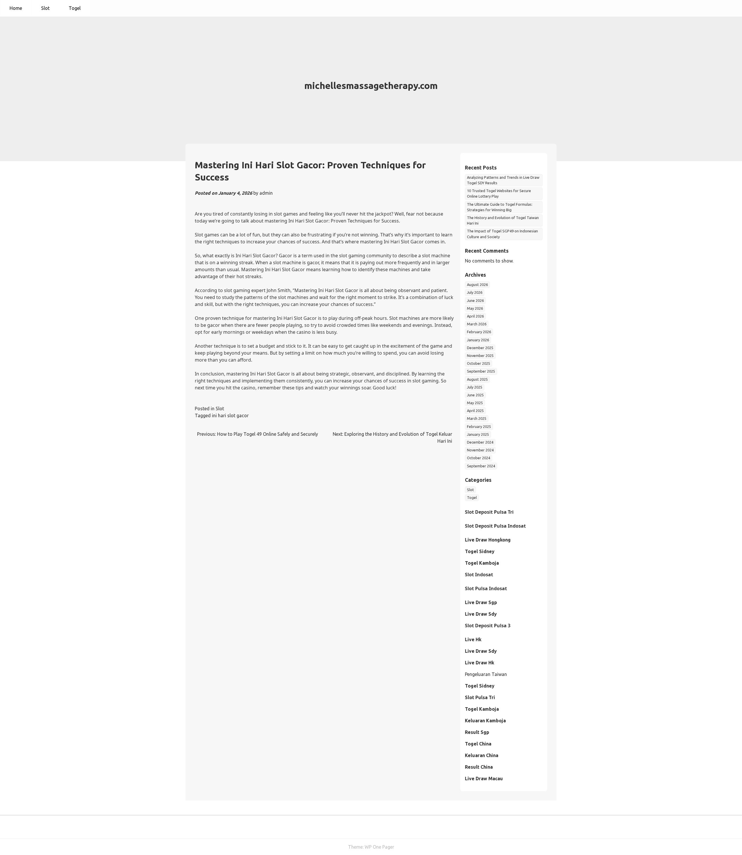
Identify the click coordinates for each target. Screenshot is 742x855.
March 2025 (476, 418)
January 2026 (478, 340)
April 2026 (475, 316)
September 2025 (481, 371)
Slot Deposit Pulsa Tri (489, 512)
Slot (45, 8)
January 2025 (478, 434)
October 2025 (478, 363)
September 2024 (481, 466)
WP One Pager (379, 846)
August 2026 (477, 284)
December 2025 (480, 348)
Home (16, 8)
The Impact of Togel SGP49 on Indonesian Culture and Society (502, 233)
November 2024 (480, 450)
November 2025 (480, 355)
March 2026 (476, 324)
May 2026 (475, 308)
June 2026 (475, 300)
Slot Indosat (479, 574)
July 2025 (474, 387)
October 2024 (478, 458)
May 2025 (475, 403)
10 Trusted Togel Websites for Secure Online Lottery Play (499, 193)
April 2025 (475, 411)
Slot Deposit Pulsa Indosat (495, 526)
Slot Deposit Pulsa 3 (487, 625)
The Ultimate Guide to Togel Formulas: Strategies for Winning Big (499, 207)
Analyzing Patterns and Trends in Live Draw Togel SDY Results (503, 180)
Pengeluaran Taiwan (486, 674)
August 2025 (477, 379)
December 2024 (480, 442)
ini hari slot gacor (230, 415)
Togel (75, 8)
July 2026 (474, 292)
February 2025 (479, 426)
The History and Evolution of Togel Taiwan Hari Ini (503, 220)
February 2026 (479, 332)
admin (266, 193)
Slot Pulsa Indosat (486, 588)
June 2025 (475, 395)
